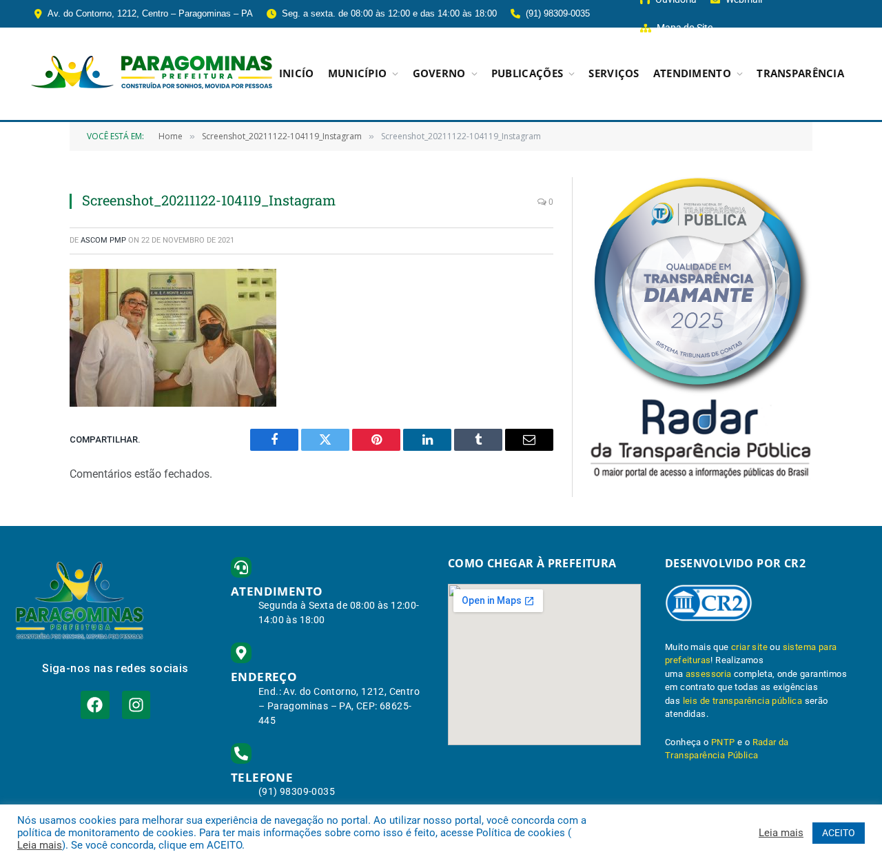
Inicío (296, 73)
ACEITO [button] (838, 832)
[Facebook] (95, 705)
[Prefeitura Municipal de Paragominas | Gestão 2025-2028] (151, 74)
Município (357, 73)
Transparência (800, 73)
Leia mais (39, 845)
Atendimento (692, 73)
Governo (439, 73)
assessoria (709, 674)
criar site (749, 647)
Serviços (613, 73)
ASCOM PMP (103, 240)
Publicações (527, 73)
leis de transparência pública (743, 701)
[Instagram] (136, 705)
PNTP (723, 742)
